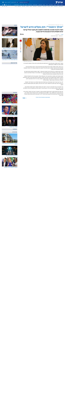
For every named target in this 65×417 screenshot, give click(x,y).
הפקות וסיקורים (16, 4)
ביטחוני (55, 4)
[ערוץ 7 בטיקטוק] (3, 5)
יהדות (21, 4)
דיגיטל (52, 6)
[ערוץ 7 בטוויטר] (10, 5)
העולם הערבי (40, 6)
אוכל (23, 4)
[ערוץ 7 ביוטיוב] (5, 5)
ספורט (31, 6)
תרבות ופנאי (35, 6)
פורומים (27, 6)
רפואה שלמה (45, 6)
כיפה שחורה (56, 6)
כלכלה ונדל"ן (30, 4)
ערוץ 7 (62, 34)
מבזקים (58, 4)
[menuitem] (62, 5)
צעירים (49, 6)
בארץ (47, 4)
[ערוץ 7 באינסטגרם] (6, 5)
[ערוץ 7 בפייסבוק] (8, 5)
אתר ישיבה (23, 6)
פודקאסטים (40, 4)
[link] (9, 37)
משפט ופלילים (35, 4)
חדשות (62, 4)
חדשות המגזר (61, 6)
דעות (26, 4)
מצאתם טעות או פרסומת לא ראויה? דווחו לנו (43, 97)
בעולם (44, 4)
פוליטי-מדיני (51, 4)
